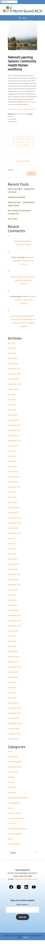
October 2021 (13, 579)
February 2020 (13, 656)
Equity (10, 808)
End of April (12, 218)
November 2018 (14, 713)
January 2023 (13, 512)
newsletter (12, 792)
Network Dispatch (15, 761)
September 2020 (14, 626)
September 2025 (14, 384)
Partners (11, 782)
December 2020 (14, 615)
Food (10, 751)
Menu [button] (24, 18)
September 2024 (14, 440)
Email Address (22, 904)
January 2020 (13, 662)
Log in (25, 937)
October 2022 (13, 528)
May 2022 (12, 548)
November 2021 (14, 574)
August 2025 (13, 389)
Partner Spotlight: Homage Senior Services (23, 260)
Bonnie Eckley (19, 241)
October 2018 (13, 718)
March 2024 (12, 471)
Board (10, 839)
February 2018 (13, 728)
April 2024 (12, 466)
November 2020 (14, 620)
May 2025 (12, 404)
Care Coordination (15, 834)
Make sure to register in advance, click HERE (21, 109)
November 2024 (14, 430)
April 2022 (12, 553)
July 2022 (11, 538)
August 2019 (13, 677)
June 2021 (12, 595)
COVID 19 (12, 823)
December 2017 (14, 733)
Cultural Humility (15, 813)
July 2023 (11, 492)
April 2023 (12, 497)
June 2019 (12, 687)
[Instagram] (19, 887)
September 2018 (14, 723)
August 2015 (13, 739)
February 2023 (13, 507)
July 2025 (11, 394)
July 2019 (11, 682)
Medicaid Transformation (18, 797)
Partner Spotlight (15, 767)
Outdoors (11, 787)
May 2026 (12, 353)
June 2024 (12, 456)
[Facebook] (11, 887)
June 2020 (12, 641)
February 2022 (13, 564)
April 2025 (12, 410)
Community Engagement (17, 828)
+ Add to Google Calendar (23, 138)
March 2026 (12, 358)
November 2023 (14, 487)
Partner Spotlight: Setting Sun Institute (25, 280)
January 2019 (13, 703)
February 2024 (13, 476)
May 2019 (12, 692)
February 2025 (13, 420)
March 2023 (12, 502)
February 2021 (13, 610)
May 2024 (12, 461)
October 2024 (13, 435)
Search (10, 170)
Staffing (11, 777)
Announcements (14, 844)
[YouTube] (34, 887)
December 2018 (14, 708)
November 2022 (14, 523)
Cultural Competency (16, 818)
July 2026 (11, 343)
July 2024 (11, 451)
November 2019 (14, 667)
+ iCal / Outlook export (23, 145)
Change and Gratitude (16, 197)
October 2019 (13, 672)
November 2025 (14, 374)
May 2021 (12, 600)
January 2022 (13, 569)
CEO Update (13, 772)
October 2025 (13, 379)
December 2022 (14, 518)
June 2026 (12, 348)
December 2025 (14, 368)
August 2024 (13, 446)
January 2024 (13, 482)
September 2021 (14, 584)
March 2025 (12, 415)
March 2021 (12, 605)
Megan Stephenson (18, 277)
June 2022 (12, 543)
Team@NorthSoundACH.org (25, 879)
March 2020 (12, 651)
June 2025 (12, 399)
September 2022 (14, 533)
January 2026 (13, 363)
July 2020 (11, 636)
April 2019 (12, 697)
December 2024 (14, 425)
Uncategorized (13, 803)
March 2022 (12, 559)
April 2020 (12, 646)
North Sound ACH (22, 9)
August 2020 (13, 631)
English (5, 2)
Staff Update (13, 756)
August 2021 (13, 590)
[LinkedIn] (26, 887)
